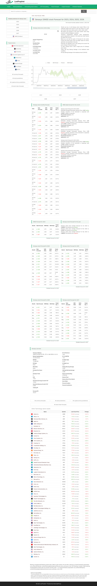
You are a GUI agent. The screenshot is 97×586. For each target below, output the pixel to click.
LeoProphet (19, 1)
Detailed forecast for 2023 (52, 238)
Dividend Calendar (77, 6)
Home (8, 6)
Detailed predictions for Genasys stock (17, 18)
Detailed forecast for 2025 (82, 286)
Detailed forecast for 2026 (52, 340)
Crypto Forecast (66, 6)
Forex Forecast (55, 6)
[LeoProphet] (9, 2)
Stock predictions (17, 6)
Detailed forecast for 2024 (52, 288)
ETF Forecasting (44, 6)
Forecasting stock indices (31, 6)
